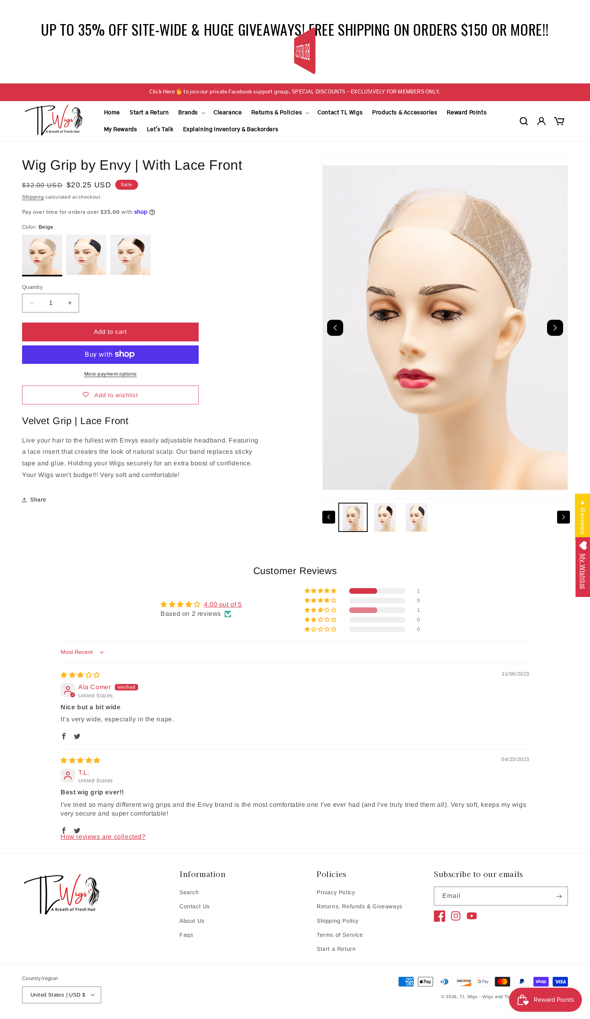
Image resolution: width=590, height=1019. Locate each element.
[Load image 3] (416, 517)
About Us (192, 921)
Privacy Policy (336, 892)
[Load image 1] (353, 517)
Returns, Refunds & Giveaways (360, 906)
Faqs (186, 935)
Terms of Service (340, 935)
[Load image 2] (384, 517)
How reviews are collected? (103, 836)
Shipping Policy (338, 921)
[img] (80, 675)
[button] (191, 112)
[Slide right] (563, 517)
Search (189, 892)
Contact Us (194, 906)
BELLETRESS (301, 50)
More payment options (110, 373)
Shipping (33, 197)
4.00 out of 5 (223, 604)
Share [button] (38, 499)
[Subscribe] (559, 896)
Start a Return (336, 949)
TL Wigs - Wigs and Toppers (491, 996)
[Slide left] (328, 517)
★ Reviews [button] (582, 517)
